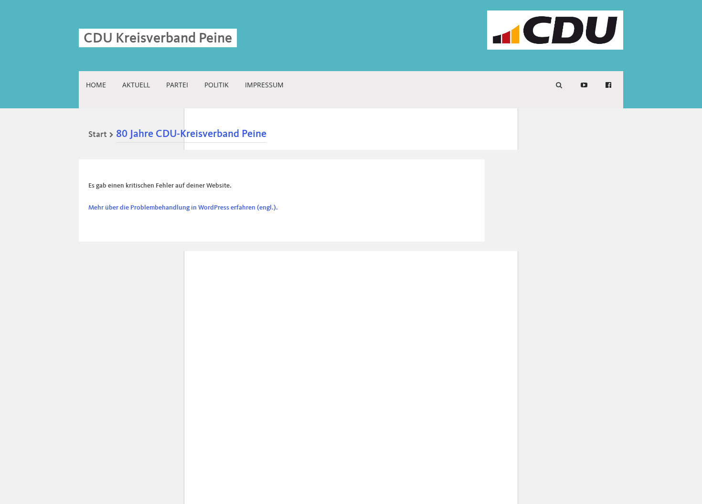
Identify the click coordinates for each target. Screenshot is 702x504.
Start (97, 134)
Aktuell (136, 84)
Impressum (264, 84)
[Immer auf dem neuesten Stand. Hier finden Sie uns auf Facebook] (608, 85)
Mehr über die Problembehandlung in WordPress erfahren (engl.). (183, 207)
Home (96, 84)
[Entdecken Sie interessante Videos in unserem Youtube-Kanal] (584, 85)
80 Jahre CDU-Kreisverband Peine (191, 134)
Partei (177, 84)
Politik (216, 84)
